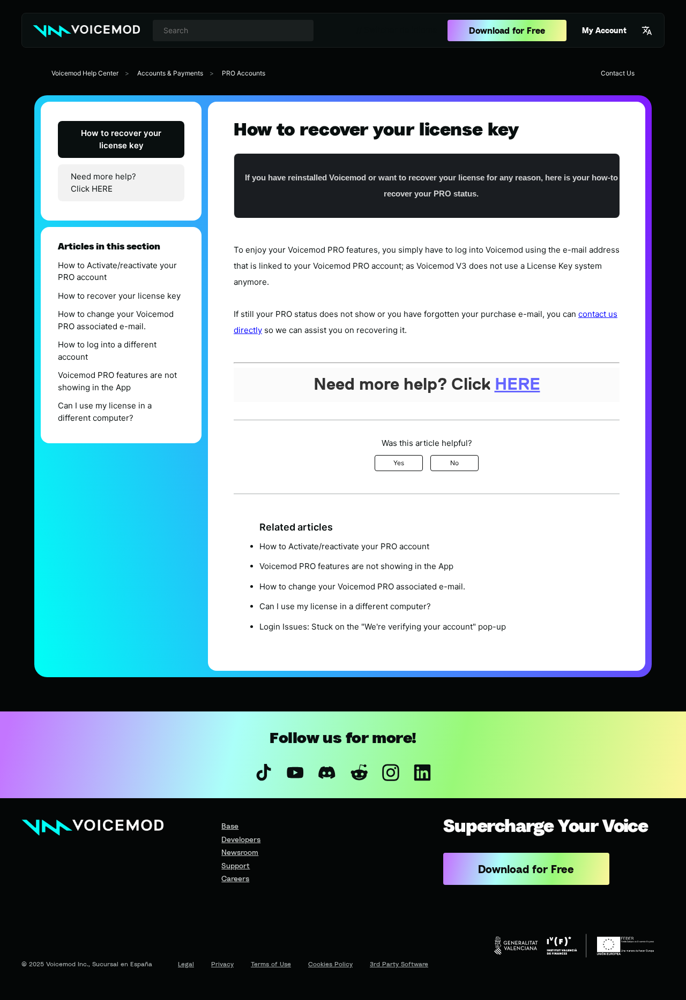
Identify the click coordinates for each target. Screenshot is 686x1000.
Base (229, 825)
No (454, 463)
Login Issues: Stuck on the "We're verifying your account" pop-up (382, 627)
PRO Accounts (243, 73)
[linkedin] (422, 772)
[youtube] (295, 772)
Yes (398, 463)
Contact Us (618, 73)
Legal (186, 964)
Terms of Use (271, 964)
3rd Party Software (399, 964)
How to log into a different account (107, 350)
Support (235, 865)
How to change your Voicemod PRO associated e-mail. (116, 320)
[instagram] (390, 772)
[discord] (327, 772)
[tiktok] (263, 772)
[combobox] (233, 30)
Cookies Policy (330, 964)
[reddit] (359, 772)
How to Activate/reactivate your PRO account (117, 271)
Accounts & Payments (170, 73)
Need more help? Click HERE (103, 182)
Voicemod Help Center (84, 73)
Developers (240, 839)
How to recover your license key (121, 139)
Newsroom (239, 852)
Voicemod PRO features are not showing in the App (117, 381)
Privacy (222, 964)
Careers (235, 878)
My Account (604, 30)
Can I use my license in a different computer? (105, 411)
